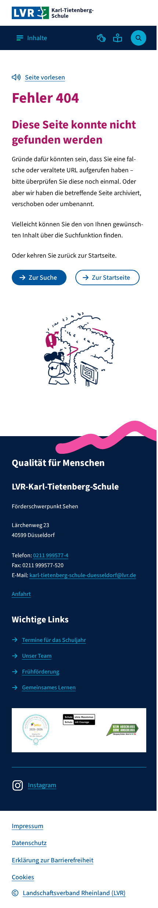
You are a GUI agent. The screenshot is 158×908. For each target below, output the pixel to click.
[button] (101, 38)
